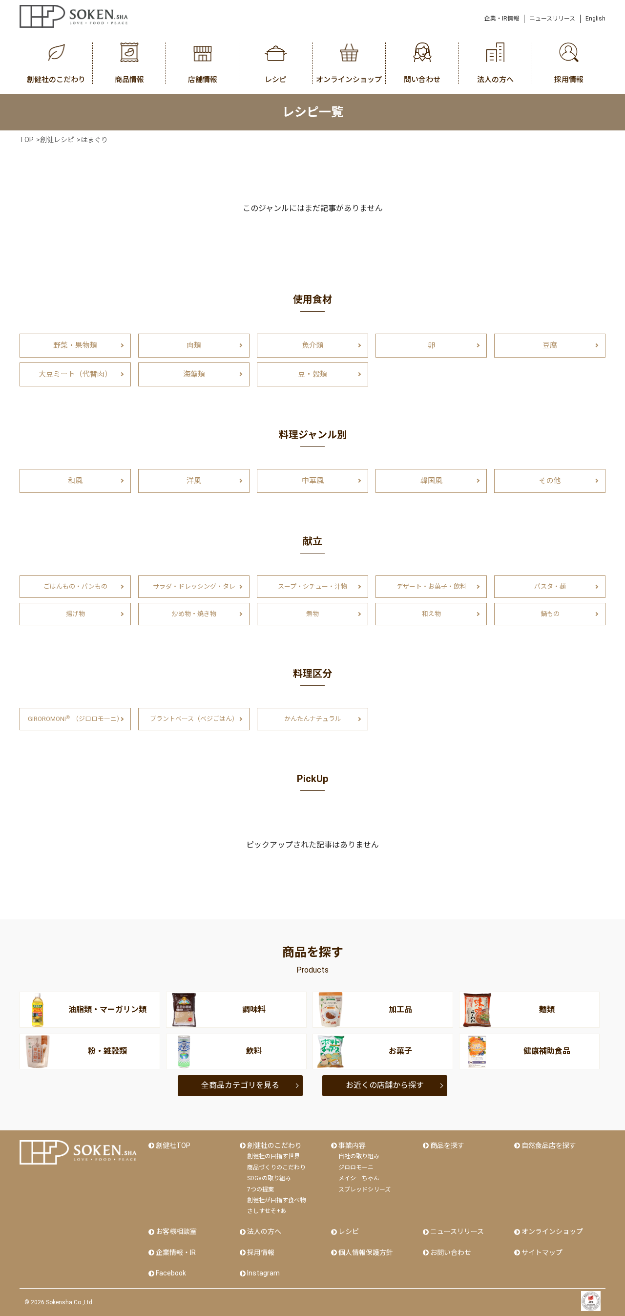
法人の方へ (264, 1231)
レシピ (348, 1231)
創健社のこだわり (274, 1145)
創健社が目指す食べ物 (276, 1200)
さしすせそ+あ (266, 1211)
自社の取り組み (358, 1156)
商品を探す (447, 1145)
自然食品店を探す (548, 1145)
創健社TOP (173, 1145)
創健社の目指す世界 (273, 1156)
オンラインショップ (552, 1231)
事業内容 (352, 1145)
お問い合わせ (450, 1252)
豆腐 (549, 345)
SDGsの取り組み (269, 1178)
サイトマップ (541, 1252)
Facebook (171, 1273)
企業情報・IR (176, 1252)
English (595, 18)
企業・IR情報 (501, 18)
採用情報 (260, 1252)
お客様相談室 (176, 1231)
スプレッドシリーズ (364, 1189)
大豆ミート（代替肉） (75, 374)
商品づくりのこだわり (276, 1167)
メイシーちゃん (358, 1178)
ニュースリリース (552, 18)
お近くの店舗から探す (385, 1085)
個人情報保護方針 (365, 1252)
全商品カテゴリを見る (240, 1085)
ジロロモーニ (356, 1167)
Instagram (263, 1273)
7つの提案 (260, 1189)
